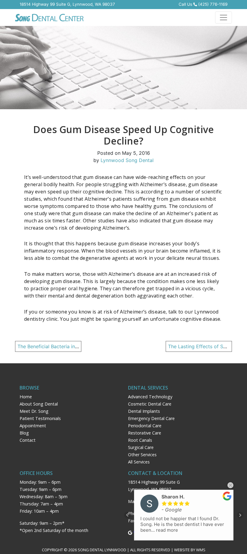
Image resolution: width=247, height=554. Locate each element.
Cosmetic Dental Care (149, 404)
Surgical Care (141, 447)
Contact (28, 440)
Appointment (33, 425)
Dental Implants (144, 411)
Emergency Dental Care (151, 418)
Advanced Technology (150, 397)
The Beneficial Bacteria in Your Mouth (60, 346)
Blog (24, 433)
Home (26, 397)
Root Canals (140, 440)
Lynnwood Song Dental (127, 160)
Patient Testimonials (40, 418)
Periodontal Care (144, 425)
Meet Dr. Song (34, 411)
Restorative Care (144, 433)
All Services (139, 462)
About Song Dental (39, 404)
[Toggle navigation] (223, 17)
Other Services (142, 454)
